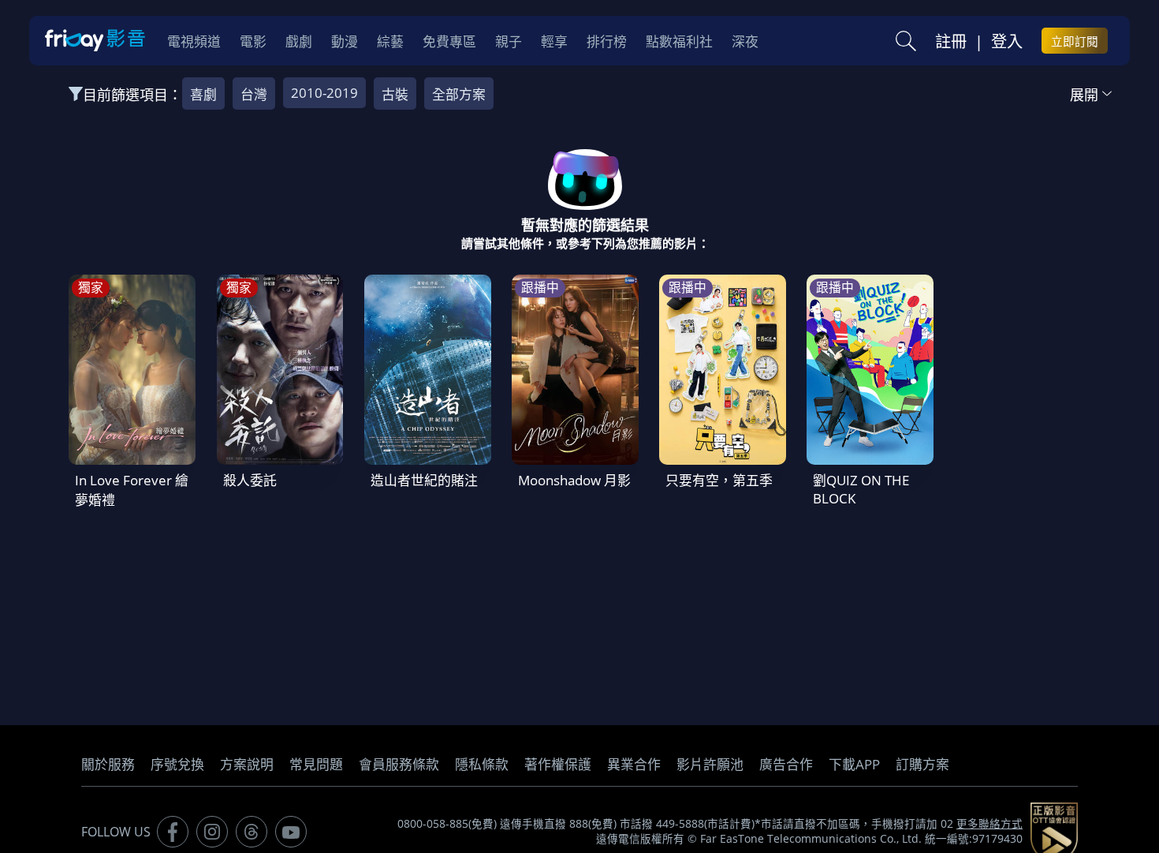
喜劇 (203, 94)
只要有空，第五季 (719, 480)
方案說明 (247, 764)
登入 (1007, 41)
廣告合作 (786, 764)
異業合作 (634, 764)
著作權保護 (557, 764)
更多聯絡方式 (989, 824)
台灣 (253, 94)
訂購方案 (922, 764)
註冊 (951, 41)
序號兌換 (177, 764)
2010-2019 (324, 93)
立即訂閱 (1074, 41)
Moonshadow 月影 (574, 480)
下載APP (854, 764)
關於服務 (108, 764)
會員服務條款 (399, 764)
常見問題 (316, 764)
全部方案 (459, 94)
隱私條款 (482, 764)
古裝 (395, 94)
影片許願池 (709, 764)
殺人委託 (250, 480)
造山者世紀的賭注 (424, 480)
